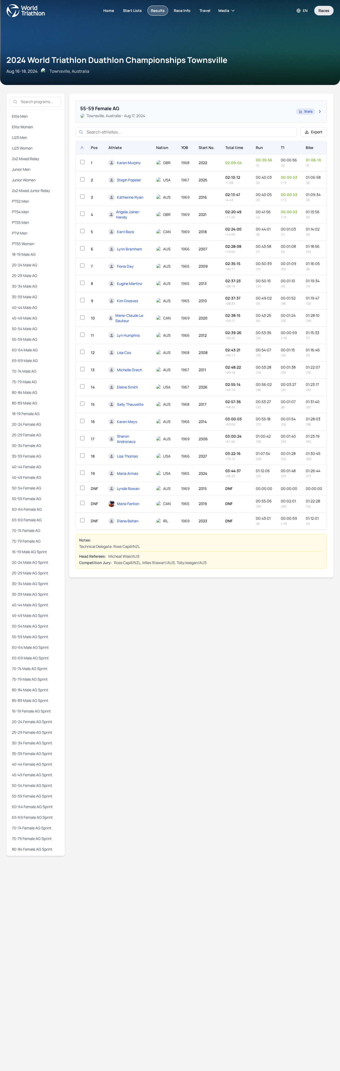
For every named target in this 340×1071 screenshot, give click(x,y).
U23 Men (19, 137)
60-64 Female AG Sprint (32, 806)
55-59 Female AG (26, 498)
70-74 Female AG (26, 530)
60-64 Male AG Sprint (30, 647)
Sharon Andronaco (126, 439)
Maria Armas (127, 473)
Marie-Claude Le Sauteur (129, 318)
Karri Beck (125, 231)
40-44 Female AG (26, 466)
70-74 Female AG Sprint (32, 827)
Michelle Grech (129, 369)
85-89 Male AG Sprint (30, 700)
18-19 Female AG (26, 413)
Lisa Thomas (127, 456)
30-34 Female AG (26, 445)
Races (323, 10)
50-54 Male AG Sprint (30, 626)
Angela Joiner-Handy (128, 214)
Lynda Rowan (128, 488)
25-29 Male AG (24, 275)
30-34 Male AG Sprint (30, 583)
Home (108, 10)
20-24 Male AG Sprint (30, 562)
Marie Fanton (128, 503)
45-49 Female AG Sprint (32, 774)
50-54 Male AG (24, 328)
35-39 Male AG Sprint (30, 594)
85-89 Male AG (24, 403)
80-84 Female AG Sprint (32, 849)
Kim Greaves (127, 300)
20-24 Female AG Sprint (32, 721)
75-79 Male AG (24, 381)
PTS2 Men (20, 201)
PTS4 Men (20, 211)
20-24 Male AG (24, 264)
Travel (204, 10)
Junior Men (21, 169)
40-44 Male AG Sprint (30, 604)
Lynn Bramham (129, 248)
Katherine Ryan (130, 197)
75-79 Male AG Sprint (30, 679)
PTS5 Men (20, 222)
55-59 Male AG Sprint (30, 636)
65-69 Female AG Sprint (32, 817)
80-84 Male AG (24, 392)
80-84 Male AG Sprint (30, 689)
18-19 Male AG (24, 254)
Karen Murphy (129, 162)
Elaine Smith (127, 387)
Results (158, 10)
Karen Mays (127, 421)
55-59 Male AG (24, 339)
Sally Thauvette (130, 404)
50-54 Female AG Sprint (32, 785)
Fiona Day (125, 266)
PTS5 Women (23, 243)
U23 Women (22, 148)
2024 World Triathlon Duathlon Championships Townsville (116, 59)
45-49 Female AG (26, 477)
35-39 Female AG (26, 456)
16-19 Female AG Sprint (31, 711)
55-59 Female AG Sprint (32, 796)
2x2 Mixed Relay (25, 158)
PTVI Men (19, 233)
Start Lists (132, 10)
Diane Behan (127, 520)
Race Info (182, 10)
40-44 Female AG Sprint (32, 764)
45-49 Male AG (24, 318)
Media (223, 10)
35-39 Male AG (24, 296)
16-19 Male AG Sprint (29, 551)
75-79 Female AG (26, 541)
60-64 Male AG (25, 349)
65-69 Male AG (25, 360)
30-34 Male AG (24, 286)
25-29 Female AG (26, 434)
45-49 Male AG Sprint (30, 615)
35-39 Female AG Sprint (32, 753)
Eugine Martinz (129, 283)
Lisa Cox (124, 352)
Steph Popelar (129, 179)
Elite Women (22, 126)
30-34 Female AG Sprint (32, 742)
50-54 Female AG (26, 487)
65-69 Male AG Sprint (30, 657)
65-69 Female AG (27, 519)
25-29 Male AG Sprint (30, 572)
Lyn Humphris (128, 335)
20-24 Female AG (26, 424)
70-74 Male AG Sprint (30, 668)
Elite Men (20, 116)
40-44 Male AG (24, 307)
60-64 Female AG (27, 509)
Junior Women (24, 179)
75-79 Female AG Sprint (32, 838)
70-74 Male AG (24, 371)
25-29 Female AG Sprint (32, 732)
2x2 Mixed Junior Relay (31, 190)
